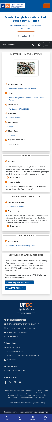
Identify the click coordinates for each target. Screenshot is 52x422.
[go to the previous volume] (18, 36)
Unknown (12, 135)
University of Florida (16, 206)
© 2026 (26, 413)
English (11, 126)
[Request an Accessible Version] (39, 44)
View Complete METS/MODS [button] (19, 282)
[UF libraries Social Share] (33, 44)
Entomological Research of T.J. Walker (22, 245)
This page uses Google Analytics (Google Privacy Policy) (26, 402)
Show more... (15, 177)
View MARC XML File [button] (15, 288)
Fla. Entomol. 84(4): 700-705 (19, 109)
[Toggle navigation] (46, 5)
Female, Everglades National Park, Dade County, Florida (26, 98)
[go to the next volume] (33, 36)
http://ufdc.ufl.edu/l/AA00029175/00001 (26, 26)
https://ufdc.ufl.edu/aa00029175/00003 (23, 89)
